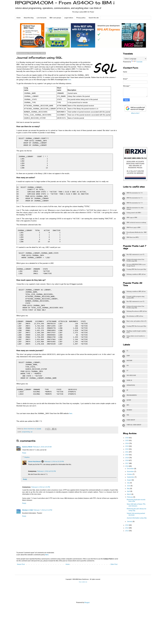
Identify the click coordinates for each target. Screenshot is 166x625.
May (128, 488)
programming (26, 431)
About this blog (29, 18)
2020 (127, 455)
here (69, 80)
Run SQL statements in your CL (135, 254)
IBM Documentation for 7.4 (134, 202)
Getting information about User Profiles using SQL (135, 260)
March (129, 494)
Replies (27, 457)
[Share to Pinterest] (55, 429)
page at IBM (132, 217)
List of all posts (41, 18)
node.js (129, 380)
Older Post (113, 564)
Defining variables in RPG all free (136, 274)
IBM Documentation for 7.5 (134, 197)
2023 (127, 446)
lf (127, 370)
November (130, 471)
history (129, 360)
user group (131, 420)
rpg (128, 405)
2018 (127, 460)
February (130, 497)
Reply (24, 453)
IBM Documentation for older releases (135, 208)
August (129, 480)
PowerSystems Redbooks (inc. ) (136, 233)
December (130, 468)
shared (129, 410)
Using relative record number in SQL (136, 336)
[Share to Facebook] (53, 429)
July (128, 483)
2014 (127, 528)
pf (127, 390)
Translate (139, 62)
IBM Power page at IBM (133, 227)
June (129, 486)
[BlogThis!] (48, 429)
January (130, 521)
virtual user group (134, 424)
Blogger (87, 602)
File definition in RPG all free (135, 316)
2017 (127, 463)
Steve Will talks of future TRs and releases (136, 505)
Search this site (94, 18)
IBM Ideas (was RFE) (133, 237)
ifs (128, 365)
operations (131, 385)
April (128, 491)
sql (31, 431)
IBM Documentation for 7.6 (134, 192)
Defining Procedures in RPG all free (137, 311)
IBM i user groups (55, 18)
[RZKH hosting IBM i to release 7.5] (135, 181)
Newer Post (21, 564)
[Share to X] (51, 429)
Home (19, 18)
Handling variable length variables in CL (136, 331)
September (131, 477)
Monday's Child (27, 510)
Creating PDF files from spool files (136, 269)
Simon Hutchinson (34, 461)
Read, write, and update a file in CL (137, 321)
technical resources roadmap (136, 222)
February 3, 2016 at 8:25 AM (42, 447)
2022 (127, 449)
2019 (127, 458)
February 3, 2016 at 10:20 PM (54, 461)
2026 (127, 438)
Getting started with (134, 212)
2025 (127, 440)
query (129, 400)
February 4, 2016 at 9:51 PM (46, 471)
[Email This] (46, 429)
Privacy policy (80, 18)
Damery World (27, 447)
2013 (127, 531)
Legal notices (68, 18)
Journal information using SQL (137, 518)
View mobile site (83, 582)
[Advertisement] (135, 130)
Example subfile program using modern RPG (135, 297)
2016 (127, 466)
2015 (127, 525)
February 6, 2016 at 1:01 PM (40, 487)
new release (131, 375)
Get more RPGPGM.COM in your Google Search (136, 265)
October (130, 474)
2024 (127, 443)
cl (127, 350)
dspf (128, 355)
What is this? (135, 113)
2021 (127, 452)
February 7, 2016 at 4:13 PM (43, 510)
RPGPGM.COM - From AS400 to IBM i (64, 2)
